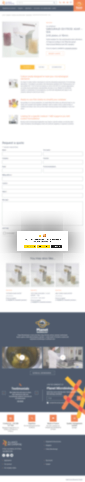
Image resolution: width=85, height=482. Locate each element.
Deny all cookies (43, 246)
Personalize (56, 246)
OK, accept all (30, 246)
